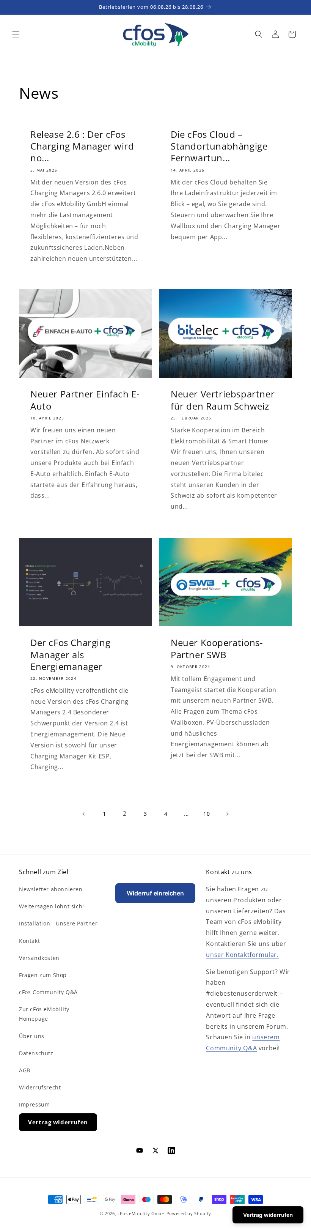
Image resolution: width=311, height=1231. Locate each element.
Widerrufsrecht (40, 1087)
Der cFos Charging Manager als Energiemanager (70, 654)
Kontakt (29, 940)
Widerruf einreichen (155, 893)
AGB (24, 1070)
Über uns (31, 1036)
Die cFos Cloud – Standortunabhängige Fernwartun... (219, 146)
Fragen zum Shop (43, 975)
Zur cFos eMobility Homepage (44, 1014)
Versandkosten (39, 957)
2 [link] (125, 813)
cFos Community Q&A (48, 992)
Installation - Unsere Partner (58, 923)
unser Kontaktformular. (242, 954)
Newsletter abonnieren (51, 889)
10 (206, 813)
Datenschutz (36, 1053)
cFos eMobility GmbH (141, 1213)
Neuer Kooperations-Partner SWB (217, 648)
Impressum (34, 1104)
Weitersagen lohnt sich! (51, 906)
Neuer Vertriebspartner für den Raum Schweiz (223, 400)
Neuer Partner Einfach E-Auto (85, 400)
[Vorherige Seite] (83, 813)
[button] (16, 34)
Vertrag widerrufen (58, 1122)
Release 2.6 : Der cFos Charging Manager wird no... (82, 146)
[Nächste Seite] (227, 813)
